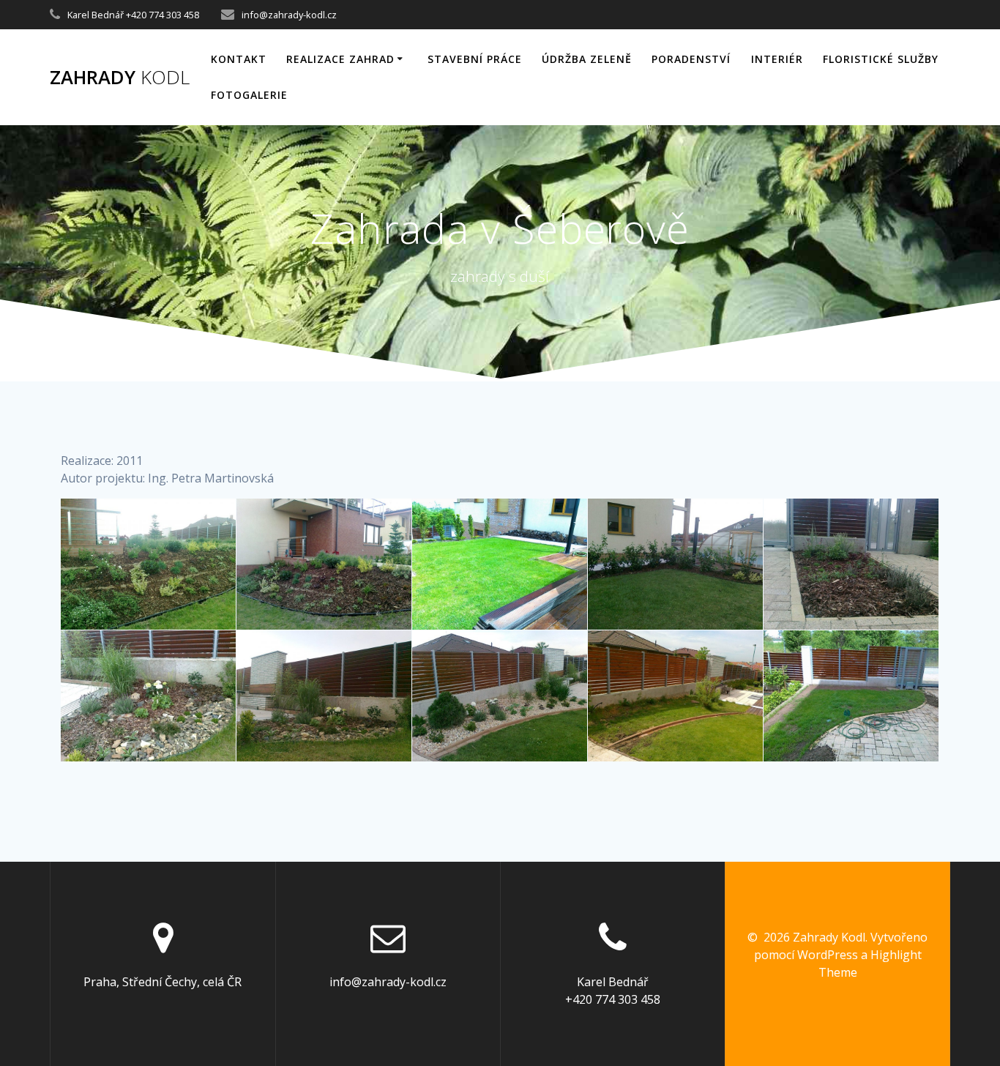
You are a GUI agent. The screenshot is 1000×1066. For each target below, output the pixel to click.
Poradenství (691, 59)
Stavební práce (475, 59)
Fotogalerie (249, 95)
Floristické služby (881, 59)
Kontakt (238, 59)
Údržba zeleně (587, 59)
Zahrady (120, 77)
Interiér (777, 59)
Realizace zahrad (340, 59)
